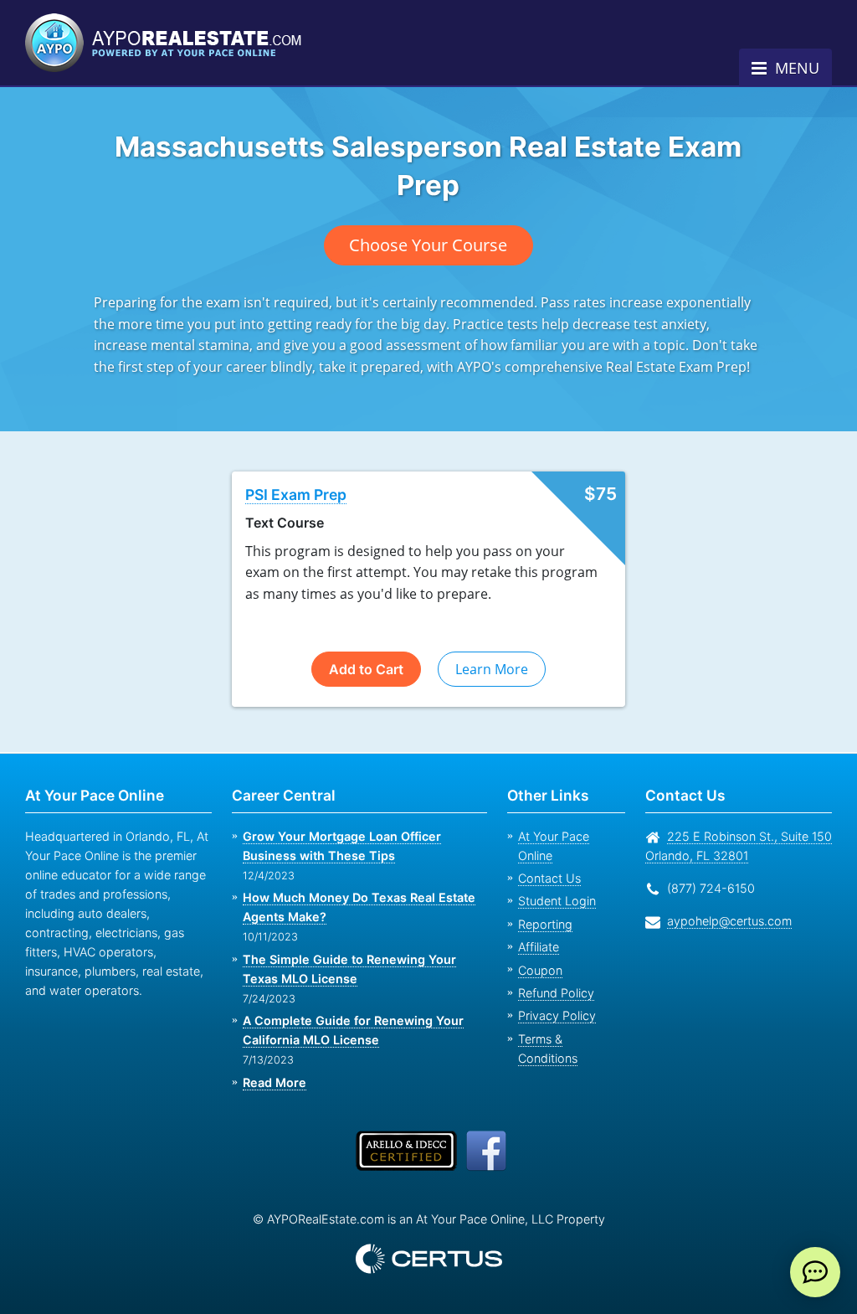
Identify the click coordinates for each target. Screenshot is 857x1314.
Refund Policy (553, 974)
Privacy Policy (552, 996)
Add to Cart (366, 669)
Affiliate (537, 927)
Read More (274, 1082)
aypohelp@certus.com (725, 921)
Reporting (543, 905)
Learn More (490, 669)
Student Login (554, 881)
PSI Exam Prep (297, 495)
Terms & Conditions (570, 1020)
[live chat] (815, 1272)
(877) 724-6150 (707, 888)
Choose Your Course (428, 245)
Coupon (538, 951)
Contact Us (547, 859)
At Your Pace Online (570, 836)
